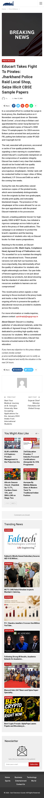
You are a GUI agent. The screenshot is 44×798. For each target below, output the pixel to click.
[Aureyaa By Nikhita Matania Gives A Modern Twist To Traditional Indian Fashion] (31, 474)
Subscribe (34, 764)
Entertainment (20, 781)
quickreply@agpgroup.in (27, 316)
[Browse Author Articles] (22, 383)
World (33, 781)
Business (8, 470)
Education (9, 439)
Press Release (8, 61)
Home (7, 777)
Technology (31, 777)
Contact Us (20, 784)
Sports (7, 781)
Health (8, 664)
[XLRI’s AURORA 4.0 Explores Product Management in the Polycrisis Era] (12, 443)
